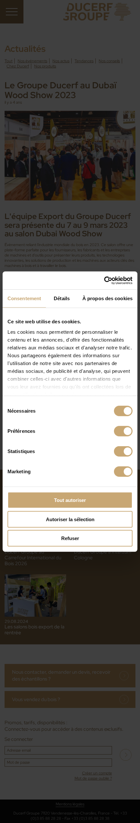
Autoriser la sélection (70, 519)
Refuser (70, 538)
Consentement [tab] (24, 298)
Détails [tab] (62, 298)
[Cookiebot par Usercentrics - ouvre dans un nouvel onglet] (104, 280)
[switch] (123, 431)
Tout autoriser (70, 500)
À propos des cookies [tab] (107, 298)
